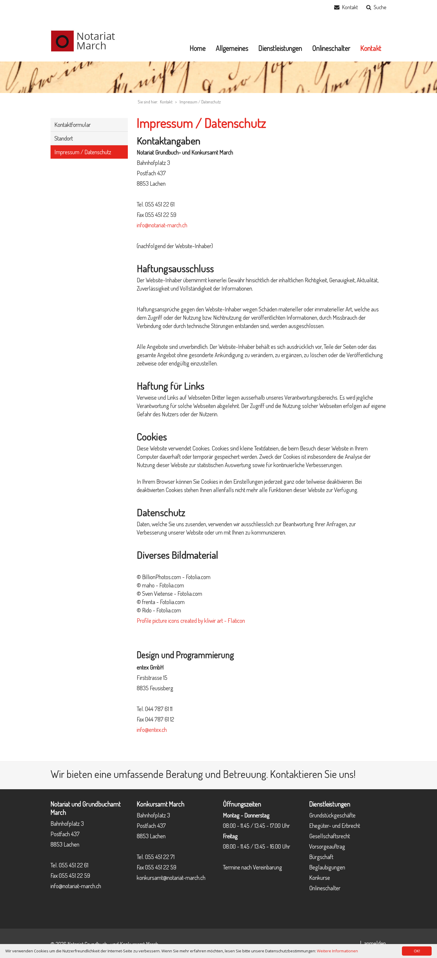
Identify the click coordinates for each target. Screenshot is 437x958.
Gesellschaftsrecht (329, 836)
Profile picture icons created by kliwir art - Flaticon (191, 620)
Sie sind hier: (148, 101)
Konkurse (319, 877)
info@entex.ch (152, 729)
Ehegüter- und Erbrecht (334, 825)
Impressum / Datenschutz (200, 101)
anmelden (375, 943)
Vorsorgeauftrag (327, 846)
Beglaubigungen (327, 867)
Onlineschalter (324, 888)
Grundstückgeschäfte (332, 815)
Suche (380, 7)
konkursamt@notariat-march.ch (171, 877)
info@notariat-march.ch (162, 225)
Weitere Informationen (337, 951)
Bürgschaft (321, 857)
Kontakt (350, 7)
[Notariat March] (88, 40)
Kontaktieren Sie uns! (313, 774)
